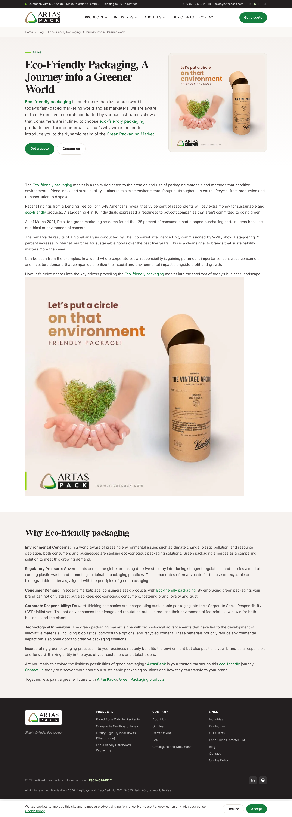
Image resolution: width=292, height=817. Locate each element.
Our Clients (217, 733)
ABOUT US (153, 17)
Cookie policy (35, 811)
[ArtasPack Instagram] (263, 780)
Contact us (71, 149)
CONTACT (207, 17)
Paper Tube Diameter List (227, 740)
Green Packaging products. (142, 679)
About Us (159, 719)
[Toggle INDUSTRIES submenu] (136, 17)
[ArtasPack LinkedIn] (253, 780)
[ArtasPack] (43, 717)
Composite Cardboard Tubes (117, 726)
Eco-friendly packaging (48, 101)
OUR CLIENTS (183, 17)
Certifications (161, 733)
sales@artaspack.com (229, 4)
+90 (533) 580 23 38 (197, 4)
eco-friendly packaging (122, 121)
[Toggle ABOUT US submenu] (164, 17)
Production (217, 726)
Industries (216, 719)
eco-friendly (35, 212)
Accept (256, 809)
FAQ (155, 740)
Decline (233, 809)
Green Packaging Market (130, 134)
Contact (215, 754)
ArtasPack (156, 664)
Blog (41, 32)
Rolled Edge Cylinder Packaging (119, 719)
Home (29, 32)
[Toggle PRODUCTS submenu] (106, 17)
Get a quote (253, 17)
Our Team (159, 726)
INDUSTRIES (123, 17)
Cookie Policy (219, 760)
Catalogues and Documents (172, 747)
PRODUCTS (94, 17)
